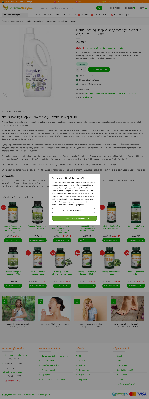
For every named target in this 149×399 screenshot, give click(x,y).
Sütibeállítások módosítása (74, 210)
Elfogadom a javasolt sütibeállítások (74, 218)
